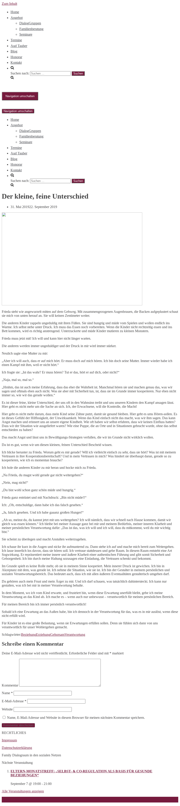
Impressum (9, 740)
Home (15, 12)
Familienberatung (31, 29)
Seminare (25, 34)
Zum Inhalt (9, 3)
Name (7, 693)
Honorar (16, 57)
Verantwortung (75, 634)
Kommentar (10, 685)
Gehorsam (57, 634)
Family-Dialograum (15, 799)
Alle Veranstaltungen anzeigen (23, 791)
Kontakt (16, 62)
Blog (14, 51)
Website (7, 709)
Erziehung (43, 634)
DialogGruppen (30, 23)
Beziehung (28, 634)
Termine (16, 40)
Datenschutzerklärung (17, 748)
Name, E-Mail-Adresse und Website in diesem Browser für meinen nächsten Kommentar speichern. (76, 717)
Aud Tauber (19, 46)
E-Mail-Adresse (14, 701)
